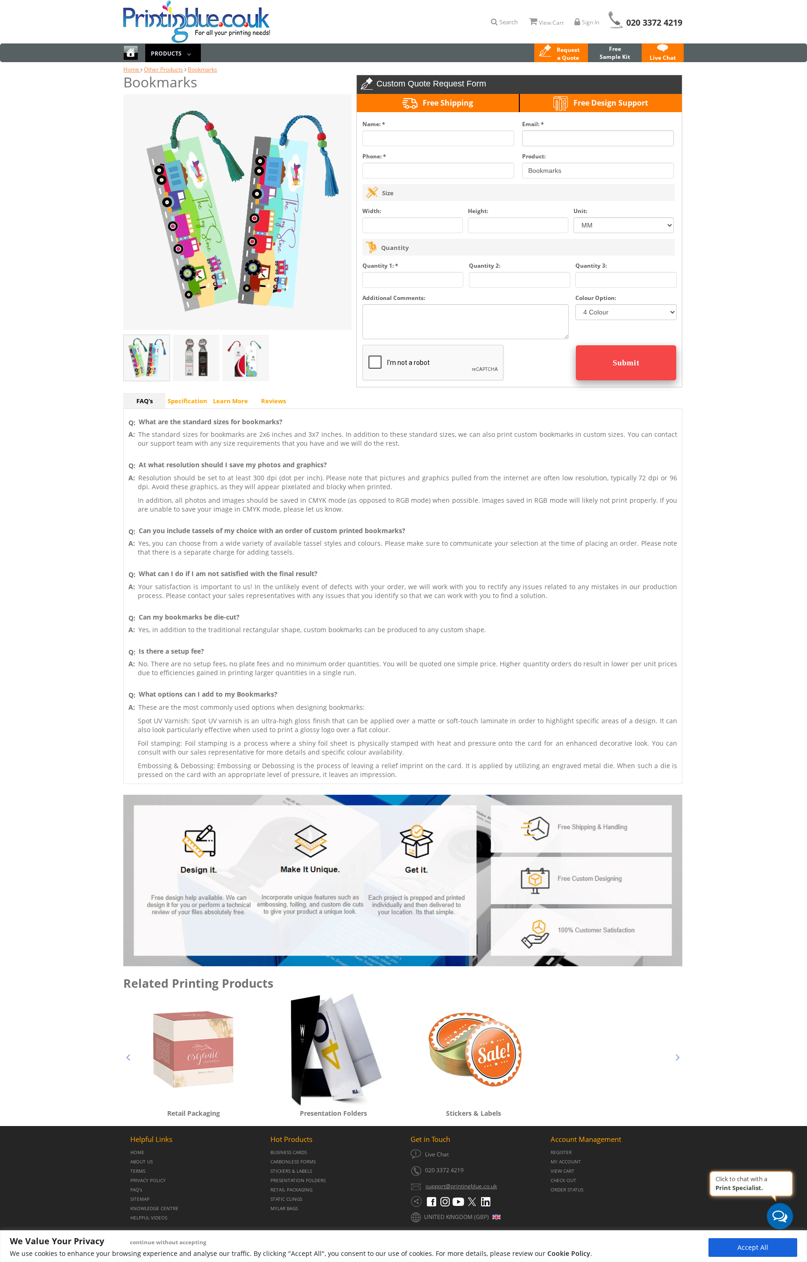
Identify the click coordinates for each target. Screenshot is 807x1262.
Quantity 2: (484, 266)
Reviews (273, 401)
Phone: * (374, 156)
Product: (533, 156)
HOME (137, 1152)
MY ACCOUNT (566, 1162)
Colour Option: (595, 298)
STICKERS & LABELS (291, 1171)
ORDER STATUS (567, 1190)
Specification (187, 401)
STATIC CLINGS (286, 1199)
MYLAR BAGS (284, 1208)
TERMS (137, 1171)
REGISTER (561, 1152)
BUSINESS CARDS (288, 1152)
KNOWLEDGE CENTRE (154, 1208)
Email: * (533, 124)
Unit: (580, 211)
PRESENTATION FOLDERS (298, 1180)
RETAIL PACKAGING (291, 1190)
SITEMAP (139, 1199)
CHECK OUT (563, 1180)
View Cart (551, 23)
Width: (371, 211)
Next (677, 1056)
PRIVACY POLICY (148, 1180)
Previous (128, 1056)
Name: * (373, 124)
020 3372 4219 (654, 22)
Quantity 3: (591, 266)
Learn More (230, 401)
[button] (561, 54)
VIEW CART (562, 1171)
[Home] (130, 54)
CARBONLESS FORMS (293, 1162)
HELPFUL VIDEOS (148, 1218)
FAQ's (144, 401)
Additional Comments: (393, 298)
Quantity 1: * (380, 266)
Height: (478, 211)
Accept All (752, 1247)
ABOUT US (141, 1162)
